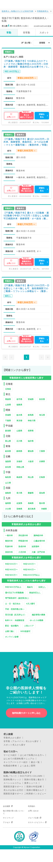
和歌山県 (20, 467)
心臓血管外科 (39, 541)
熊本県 (42, 503)
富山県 (8, 441)
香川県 (19, 493)
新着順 (42, 42)
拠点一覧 (35, 762)
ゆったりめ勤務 (36, 620)
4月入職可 (30, 603)
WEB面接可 (25, 631)
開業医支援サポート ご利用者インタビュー (25, 794)
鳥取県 (8, 477)
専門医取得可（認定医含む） (17, 598)
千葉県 (8, 420)
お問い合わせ (33, 811)
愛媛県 (31, 493)
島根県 (19, 477)
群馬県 (31, 415)
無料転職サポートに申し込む (26, 713)
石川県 (19, 441)
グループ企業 (33, 818)
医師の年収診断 (34, 787)
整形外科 (9, 541)
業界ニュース (31, 783)
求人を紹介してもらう (26, 116)
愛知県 (31, 451)
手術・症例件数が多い (14, 609)
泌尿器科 (35, 546)
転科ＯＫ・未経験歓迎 (14, 620)
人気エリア (29, 625)
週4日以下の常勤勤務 (14, 592)
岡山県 (31, 477)
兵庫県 (42, 461)
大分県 (8, 509)
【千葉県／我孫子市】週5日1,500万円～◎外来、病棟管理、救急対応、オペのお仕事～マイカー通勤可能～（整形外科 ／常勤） (26, 142)
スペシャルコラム (12, 783)
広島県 (42, 477)
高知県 (42, 493)
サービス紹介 (10, 755)
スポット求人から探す (15, 745)
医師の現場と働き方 (34, 779)
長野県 (31, 430)
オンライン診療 (12, 637)
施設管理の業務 (38, 614)
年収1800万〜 (11, 575)
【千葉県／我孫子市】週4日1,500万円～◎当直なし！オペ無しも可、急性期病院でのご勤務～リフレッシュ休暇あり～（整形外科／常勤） (26, 288)
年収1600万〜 (29, 569)
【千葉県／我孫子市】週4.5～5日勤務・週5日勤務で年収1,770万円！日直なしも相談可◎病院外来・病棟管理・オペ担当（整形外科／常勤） (26, 215)
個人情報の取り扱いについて (13, 812)
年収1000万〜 (11, 564)
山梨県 (19, 430)
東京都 (19, 420)
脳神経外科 (38, 535)
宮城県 (31, 399)
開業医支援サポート (13, 787)
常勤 (8, 32)
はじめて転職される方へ (32, 755)
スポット (44, 32)
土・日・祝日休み (12, 603)
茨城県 (8, 415)
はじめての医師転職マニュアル (19, 759)
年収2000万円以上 (31, 575)
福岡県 (8, 503)
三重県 (42, 451)
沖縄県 (44, 509)
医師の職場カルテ (35, 790)
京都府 (19, 461)
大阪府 (31, 461)
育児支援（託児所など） (15, 614)
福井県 (31, 441)
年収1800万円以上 (13, 587)
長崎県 (31, 503)
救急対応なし (35, 592)
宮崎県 (19, 509)
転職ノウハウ (10, 776)
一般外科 (9, 535)
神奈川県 (31, 420)
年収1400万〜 (11, 569)
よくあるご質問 (27, 766)
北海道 (8, 389)
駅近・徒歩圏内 (12, 625)
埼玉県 (42, 415)
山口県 (8, 483)
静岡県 (19, 451)
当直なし (42, 587)
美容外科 (9, 552)
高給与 (30, 587)
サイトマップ (8, 818)
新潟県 (8, 430)
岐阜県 (8, 451)
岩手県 (19, 399)
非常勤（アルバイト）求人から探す (21, 741)
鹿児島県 (31, 509)
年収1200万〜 (29, 564)
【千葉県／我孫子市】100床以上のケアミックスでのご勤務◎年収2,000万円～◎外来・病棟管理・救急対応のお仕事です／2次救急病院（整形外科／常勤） (26, 64)
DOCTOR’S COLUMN (31, 776)
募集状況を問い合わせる (26, 190)
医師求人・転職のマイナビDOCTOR (17, 11)
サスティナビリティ (36, 822)
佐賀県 (19, 503)
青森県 (8, 399)
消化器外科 (23, 535)
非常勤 (26, 32)
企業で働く (10, 631)
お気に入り (11, 117)
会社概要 (6, 806)
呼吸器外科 (23, 541)
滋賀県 (8, 461)
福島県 (19, 404)
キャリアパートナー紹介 (16, 762)
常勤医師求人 (43, 11)
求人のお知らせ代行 (13, 790)
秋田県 (42, 399)
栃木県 (19, 415)
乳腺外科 (9, 546)
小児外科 (22, 552)
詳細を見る (42, 115)
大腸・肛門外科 (38, 552)
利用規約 (31, 806)
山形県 (8, 404)
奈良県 (8, 467)
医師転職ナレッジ (12, 779)
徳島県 (8, 493)
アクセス (6, 822)
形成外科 (22, 546)
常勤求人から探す (12, 738)
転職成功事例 (10, 766)
